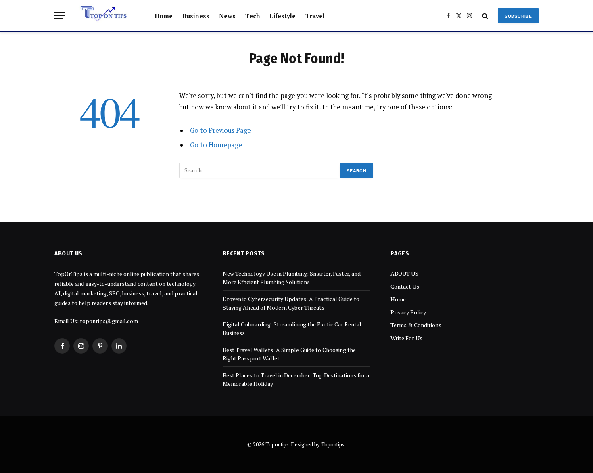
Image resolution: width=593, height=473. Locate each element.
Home (164, 16)
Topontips (333, 444)
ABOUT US (404, 273)
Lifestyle (282, 16)
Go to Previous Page (220, 130)
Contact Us (404, 286)
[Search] (485, 15)
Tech (252, 16)
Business (195, 16)
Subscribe (518, 16)
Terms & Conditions (415, 325)
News (227, 16)
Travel (315, 16)
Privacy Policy (408, 312)
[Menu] (59, 15)
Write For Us (406, 338)
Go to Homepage (216, 144)
